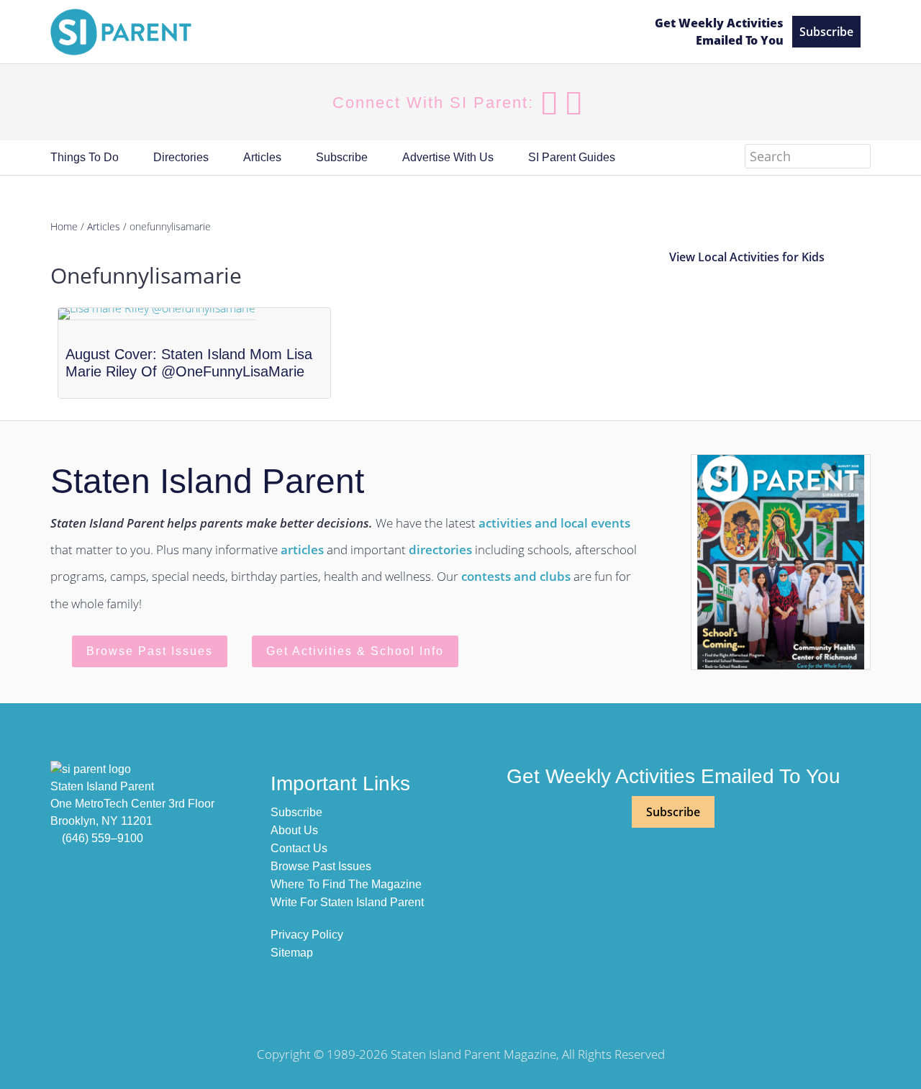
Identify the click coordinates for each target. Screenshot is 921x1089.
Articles (103, 226)
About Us (294, 830)
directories (440, 549)
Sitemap (292, 952)
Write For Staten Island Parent (347, 902)
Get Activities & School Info (355, 651)
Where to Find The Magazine (346, 884)
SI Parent (172, 32)
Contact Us (299, 848)
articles (302, 549)
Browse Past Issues (149, 651)
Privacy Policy (307, 934)
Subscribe (826, 32)
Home (64, 226)
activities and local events (554, 523)
